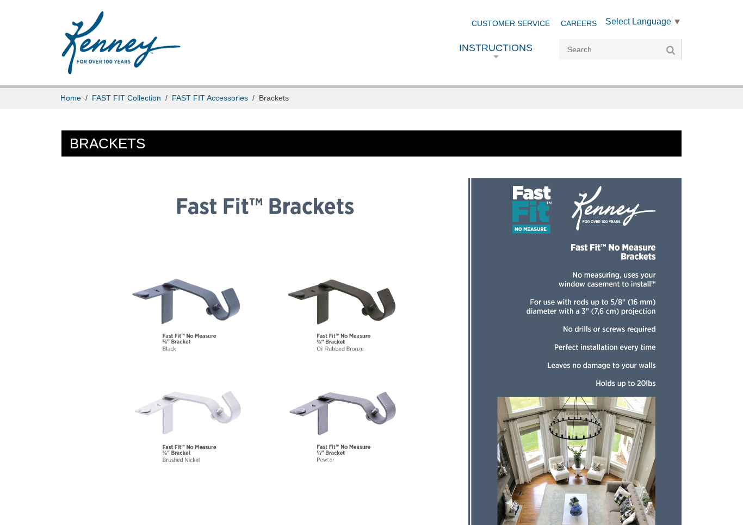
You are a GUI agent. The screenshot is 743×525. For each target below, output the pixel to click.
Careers (579, 24)
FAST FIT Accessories (210, 98)
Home (70, 98)
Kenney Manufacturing (121, 42)
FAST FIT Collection (126, 98)
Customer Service (511, 24)
